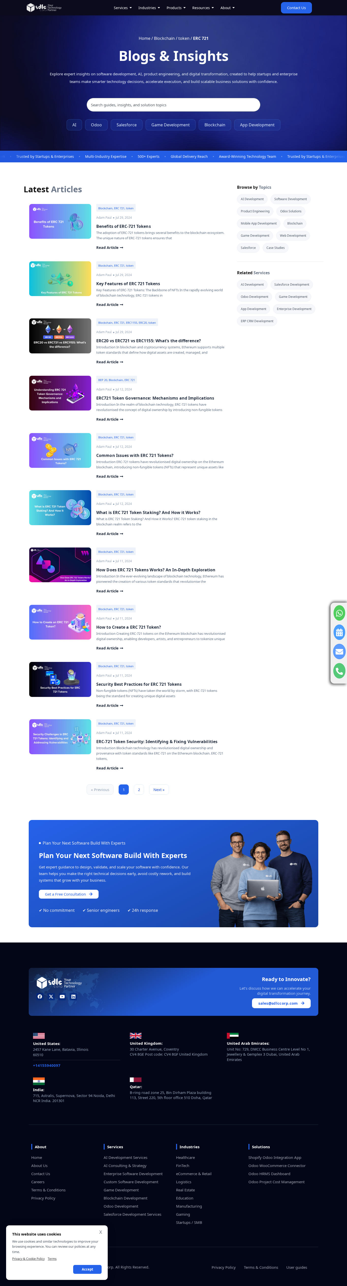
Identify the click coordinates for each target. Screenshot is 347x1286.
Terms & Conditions (48, 1189)
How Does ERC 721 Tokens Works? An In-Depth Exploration (155, 570)
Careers (37, 1181)
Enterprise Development (294, 309)
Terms (52, 1259)
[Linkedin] (73, 996)
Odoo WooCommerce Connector (277, 1165)
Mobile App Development (259, 223)
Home (144, 38)
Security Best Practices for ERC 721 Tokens (139, 684)
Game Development (170, 125)
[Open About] (233, 7)
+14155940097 (46, 1065)
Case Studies (275, 248)
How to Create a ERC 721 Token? (128, 627)
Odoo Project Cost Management (276, 1181)
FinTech (182, 1165)
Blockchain (164, 38)
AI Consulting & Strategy (125, 1165)
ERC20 (143, 322)
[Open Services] (131, 7)
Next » (159, 789)
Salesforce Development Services (132, 1214)
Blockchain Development (125, 1198)
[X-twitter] (51, 996)
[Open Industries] (159, 7)
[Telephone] (339, 670)
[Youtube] (62, 996)
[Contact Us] (339, 651)
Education (184, 1198)
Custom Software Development (131, 1181)
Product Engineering (255, 211)
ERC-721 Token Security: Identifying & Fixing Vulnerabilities (156, 741)
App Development (257, 125)
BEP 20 (102, 380)
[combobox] (173, 105)
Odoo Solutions (291, 211)
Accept (87, 1269)
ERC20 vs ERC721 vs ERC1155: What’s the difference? (148, 341)
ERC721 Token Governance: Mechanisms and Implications (155, 398)
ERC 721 (119, 208)
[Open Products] (184, 7)
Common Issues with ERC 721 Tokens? (135, 455)
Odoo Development (254, 297)
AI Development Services (125, 1157)
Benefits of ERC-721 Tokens (123, 226)
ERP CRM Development (257, 321)
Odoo (96, 125)
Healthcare (185, 1157)
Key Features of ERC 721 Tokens (128, 283)
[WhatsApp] (339, 613)
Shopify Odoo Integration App (274, 1157)
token (184, 38)
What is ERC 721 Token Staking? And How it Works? (148, 512)
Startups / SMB (189, 1222)
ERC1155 (131, 322)
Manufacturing (189, 1206)
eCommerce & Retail (194, 1173)
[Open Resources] (213, 7)
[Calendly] (339, 632)
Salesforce (127, 125)
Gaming (183, 1214)
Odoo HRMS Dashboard (269, 1173)
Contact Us (40, 1173)
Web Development (293, 235)
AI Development (252, 199)
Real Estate (185, 1189)
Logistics (183, 1181)
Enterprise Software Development (133, 1173)
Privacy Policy (43, 1198)
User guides (296, 1267)
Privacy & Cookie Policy (28, 1259)
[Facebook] (40, 996)
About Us (39, 1165)
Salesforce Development (291, 284)
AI (74, 125)
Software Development (290, 199)
